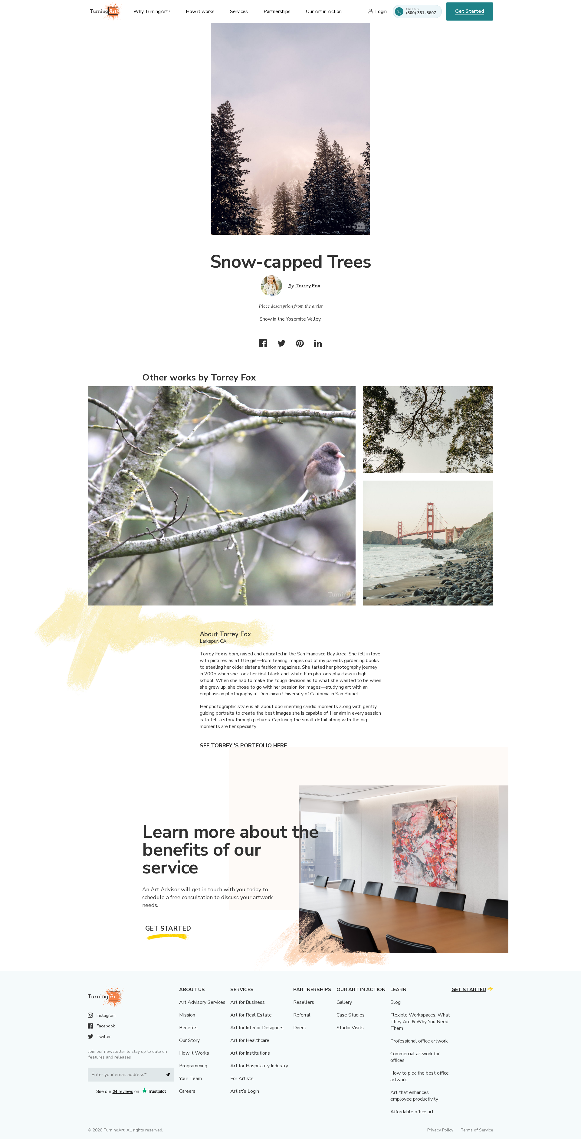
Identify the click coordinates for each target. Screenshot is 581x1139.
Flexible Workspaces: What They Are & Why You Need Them (420, 1022)
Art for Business (247, 1002)
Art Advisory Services (202, 1002)
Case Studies (350, 1015)
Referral (301, 1015)
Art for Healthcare (249, 1040)
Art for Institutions (250, 1053)
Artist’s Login (244, 1091)
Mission (187, 1015)
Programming (193, 1065)
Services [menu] (239, 11)
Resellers (303, 1002)
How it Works (194, 1053)
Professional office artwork (419, 1041)
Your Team (190, 1078)
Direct (299, 1027)
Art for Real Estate (251, 1015)
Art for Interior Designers (257, 1027)
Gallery (344, 1002)
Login (381, 11)
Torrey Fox (307, 285)
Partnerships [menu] (277, 11)
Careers (187, 1091)
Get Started (469, 11)
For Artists (242, 1078)
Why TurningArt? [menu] (151, 11)
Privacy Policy (440, 1130)
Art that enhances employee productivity (414, 1095)
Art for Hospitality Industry (259, 1065)
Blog (395, 1002)
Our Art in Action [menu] (324, 11)
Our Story (189, 1040)
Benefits (188, 1027)
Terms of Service (477, 1130)
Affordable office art (412, 1111)
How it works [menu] (200, 11)
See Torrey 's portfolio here (243, 745)
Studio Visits (350, 1027)
